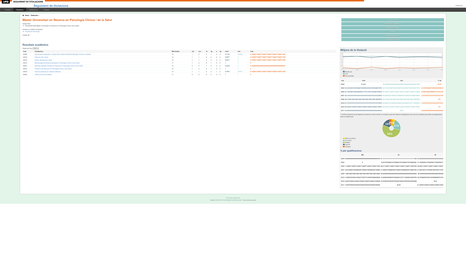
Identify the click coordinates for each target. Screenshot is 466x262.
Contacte (459, 6)
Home (27, 15)
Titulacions (19, 10)
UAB (6, 2)
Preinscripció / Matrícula (392, 24)
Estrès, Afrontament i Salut (43, 60)
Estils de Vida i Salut (41, 57)
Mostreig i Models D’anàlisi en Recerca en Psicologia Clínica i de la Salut (59, 66)
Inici (227, 198)
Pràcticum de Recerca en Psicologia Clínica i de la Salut (53, 69)
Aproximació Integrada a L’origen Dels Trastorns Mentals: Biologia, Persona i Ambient (63, 54)
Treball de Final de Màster (43, 74)
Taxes (393, 31)
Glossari (46, 10)
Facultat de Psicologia (32, 31)
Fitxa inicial (393, 20)
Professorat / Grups (393, 27)
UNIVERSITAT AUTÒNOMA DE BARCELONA (228, 200)
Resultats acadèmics (392, 35)
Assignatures (33, 10)
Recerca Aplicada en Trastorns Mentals (48, 71)
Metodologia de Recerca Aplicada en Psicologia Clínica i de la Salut (57, 63)
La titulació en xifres (393, 39)
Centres (7, 10)
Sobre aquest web (234, 198)
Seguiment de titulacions (51, 6)
